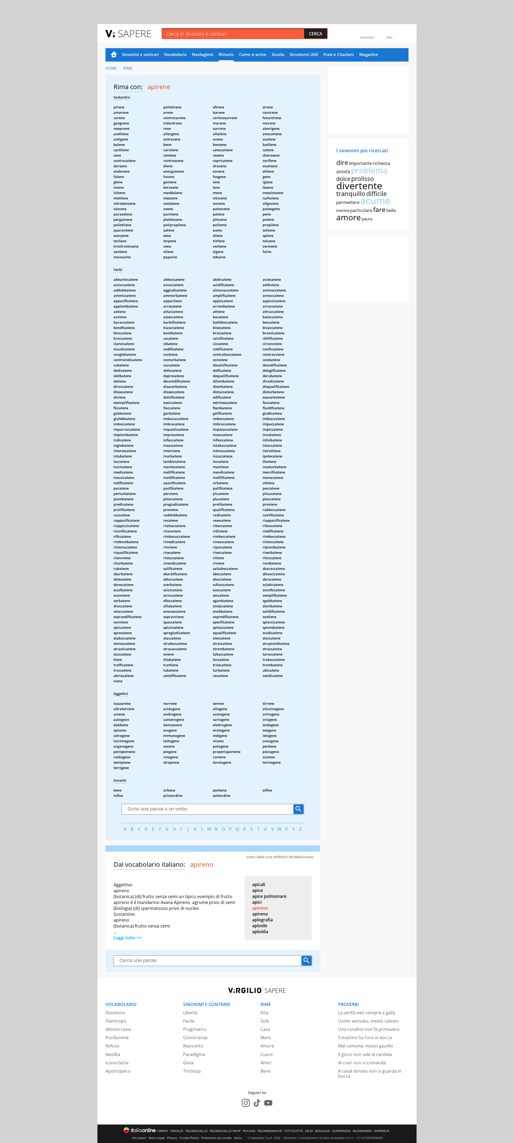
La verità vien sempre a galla (366, 1013)
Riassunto (193, 1046)
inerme (342, 210)
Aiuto (238, 1138)
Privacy (172, 1138)
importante (360, 163)
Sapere (135, 33)
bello (391, 210)
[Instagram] (245, 1102)
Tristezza (192, 1071)
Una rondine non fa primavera (368, 1029)
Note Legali (157, 1138)
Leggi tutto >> (127, 938)
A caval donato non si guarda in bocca (370, 1073)
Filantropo (115, 1021)
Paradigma (194, 1054)
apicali (258, 884)
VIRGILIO (176, 1131)
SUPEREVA (382, 1131)
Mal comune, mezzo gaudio (365, 1046)
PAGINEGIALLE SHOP (225, 1131)
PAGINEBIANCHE (270, 1131)
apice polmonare (269, 896)
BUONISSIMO (362, 1131)
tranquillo (350, 193)
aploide (259, 926)
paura (367, 218)
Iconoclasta (116, 1063)
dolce (343, 179)
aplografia (262, 920)
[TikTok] (257, 1102)
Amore (267, 1046)
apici (257, 902)
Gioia (188, 1063)
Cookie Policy (189, 1138)
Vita (264, 1013)
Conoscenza (195, 1037)
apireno (260, 908)
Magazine (368, 54)
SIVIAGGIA (322, 1131)
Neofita (112, 1054)
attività (343, 172)
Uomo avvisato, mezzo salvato (368, 1021)
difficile (376, 193)
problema (369, 170)
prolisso (362, 178)
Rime (128, 68)
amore (348, 217)
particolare (361, 210)
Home (114, 55)
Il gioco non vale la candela (365, 1054)
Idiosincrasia (118, 1029)
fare (379, 209)
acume (375, 200)
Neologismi (202, 54)
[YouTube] (268, 1102)
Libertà (190, 1013)
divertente (359, 185)
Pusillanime (117, 1037)
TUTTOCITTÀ (293, 1131)
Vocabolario (175, 54)
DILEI (309, 1131)
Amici (265, 1063)
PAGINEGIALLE (196, 1131)
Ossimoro (115, 1013)
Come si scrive (252, 54)
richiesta (381, 163)
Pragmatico (194, 1029)
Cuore (266, 1054)
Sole (264, 1021)
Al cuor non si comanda (362, 1063)
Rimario (226, 54)
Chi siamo (139, 1138)
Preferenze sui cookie (216, 1138)
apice (257, 890)
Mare (265, 1037)
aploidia (260, 931)
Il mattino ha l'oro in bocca (365, 1037)
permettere (348, 202)
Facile (188, 1021)
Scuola (278, 54)
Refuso (112, 1046)
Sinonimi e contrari (140, 54)
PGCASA (249, 1131)
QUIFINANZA (341, 1131)
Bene (265, 1071)
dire (342, 162)
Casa (265, 1029)
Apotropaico (118, 1071)
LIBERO (162, 1131)
